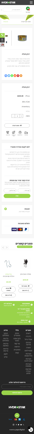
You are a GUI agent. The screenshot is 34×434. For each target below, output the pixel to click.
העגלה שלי (28, 11)
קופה (17, 353)
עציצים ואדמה (28, 343)
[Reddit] (15, 75)
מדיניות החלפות (5, 344)
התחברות (17, 350)
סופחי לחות (28, 351)
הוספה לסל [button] (25, 286)
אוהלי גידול (28, 339)
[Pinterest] (18, 75)
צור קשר (17, 343)
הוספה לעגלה (16, 125)
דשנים (28, 333)
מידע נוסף (25, 290)
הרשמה (17, 347)
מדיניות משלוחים (6, 339)
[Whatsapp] (12, 75)
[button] (2, 40)
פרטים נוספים (8, 289)
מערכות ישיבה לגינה (28, 360)
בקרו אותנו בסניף (17, 339)
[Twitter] (9, 75)
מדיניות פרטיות (5, 350)
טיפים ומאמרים (17, 334)
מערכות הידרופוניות (28, 355)
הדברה (28, 336)
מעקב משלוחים (6, 334)
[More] (21, 75)
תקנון (6, 354)
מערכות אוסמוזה (28, 365)
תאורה (28, 347)
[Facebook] (6, 75)
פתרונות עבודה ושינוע (28, 371)
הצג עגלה (5, 21)
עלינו (5, 357)
